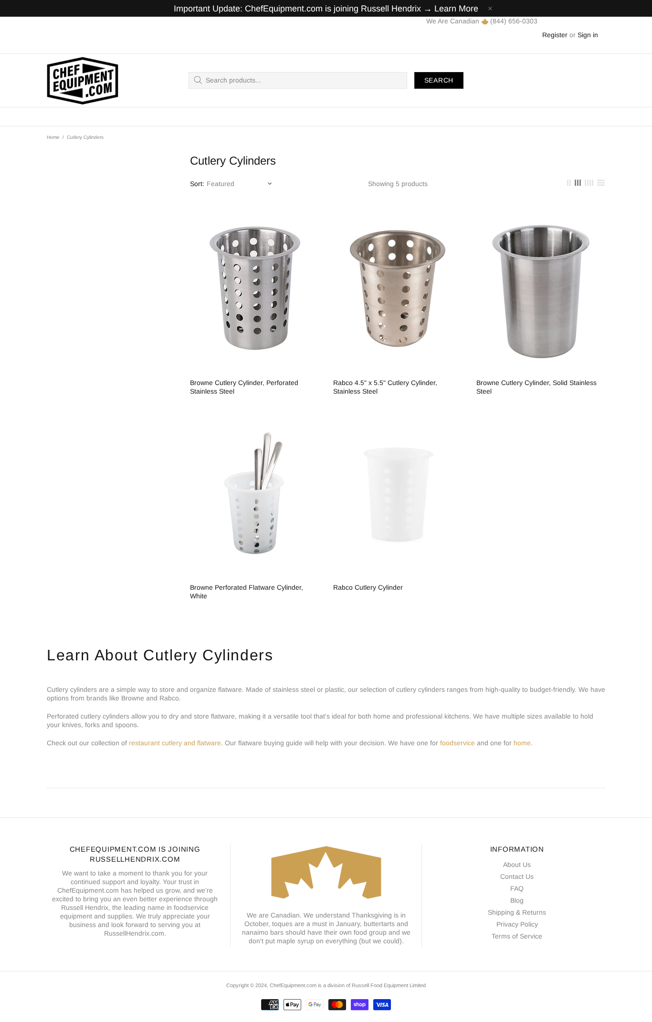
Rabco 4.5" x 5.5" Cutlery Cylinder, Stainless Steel (385, 387)
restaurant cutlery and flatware (175, 743)
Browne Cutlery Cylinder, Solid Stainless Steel (536, 387)
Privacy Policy (517, 924)
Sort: (197, 184)
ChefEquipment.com (82, 80)
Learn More (456, 8)
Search (438, 80)
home (522, 743)
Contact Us (517, 876)
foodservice (457, 743)
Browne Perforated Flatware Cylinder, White (246, 592)
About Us (517, 864)
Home (53, 137)
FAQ (517, 888)
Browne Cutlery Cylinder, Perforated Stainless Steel (244, 387)
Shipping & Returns (517, 912)
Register (555, 35)
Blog (517, 900)
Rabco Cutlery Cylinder (368, 587)
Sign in (588, 35)
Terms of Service (517, 936)
